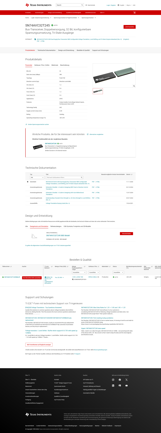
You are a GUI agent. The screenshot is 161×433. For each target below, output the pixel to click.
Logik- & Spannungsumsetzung (40, 17)
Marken (97, 425)
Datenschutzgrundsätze (55, 425)
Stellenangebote (30, 383)
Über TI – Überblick (30, 379)
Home (27, 17)
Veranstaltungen (30, 393)
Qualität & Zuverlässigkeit (61, 396)
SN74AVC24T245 (51, 143)
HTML (43, 41)
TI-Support (77, 354)
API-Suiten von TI (88, 379)
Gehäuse (56, 393)
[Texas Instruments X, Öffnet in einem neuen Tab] (126, 380)
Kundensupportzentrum (61, 389)
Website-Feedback (107, 425)
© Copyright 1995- (32, 429)
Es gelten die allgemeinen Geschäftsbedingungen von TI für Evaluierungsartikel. (48, 245)
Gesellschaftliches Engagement (34, 403)
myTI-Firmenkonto (88, 383)
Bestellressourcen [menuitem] (90, 12)
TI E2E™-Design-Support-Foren (63, 383)
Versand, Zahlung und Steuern (92, 386)
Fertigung (28, 399)
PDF (38, 41)
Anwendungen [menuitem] (39, 12)
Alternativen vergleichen (96, 134)
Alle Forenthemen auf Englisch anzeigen (39, 344)
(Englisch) (126, 39)
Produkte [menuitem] (28, 12)
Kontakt (56, 379)
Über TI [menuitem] (102, 12)
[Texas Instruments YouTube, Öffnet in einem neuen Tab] (126, 386)
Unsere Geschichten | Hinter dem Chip (36, 389)
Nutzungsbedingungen (100, 349)
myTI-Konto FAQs (59, 399)
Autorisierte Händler (89, 393)
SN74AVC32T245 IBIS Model (58, 235)
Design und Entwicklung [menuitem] (55, 12)
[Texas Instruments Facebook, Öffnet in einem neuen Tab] (120, 380)
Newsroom (28, 386)
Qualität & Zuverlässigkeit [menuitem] (73, 12)
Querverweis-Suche (59, 386)
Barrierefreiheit (29, 425)
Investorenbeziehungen (32, 396)
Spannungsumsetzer (88, 17)
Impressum (118, 425)
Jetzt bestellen (129, 27)
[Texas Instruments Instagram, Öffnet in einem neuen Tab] (113, 380)
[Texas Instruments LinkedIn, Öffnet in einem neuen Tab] (113, 386)
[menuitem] (134, 12)
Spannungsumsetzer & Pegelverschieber (65, 17)
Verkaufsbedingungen (70, 425)
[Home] (38, 5)
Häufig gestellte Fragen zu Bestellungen (94, 389)
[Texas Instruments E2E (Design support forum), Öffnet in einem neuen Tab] (120, 386)
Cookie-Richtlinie (41, 425)
